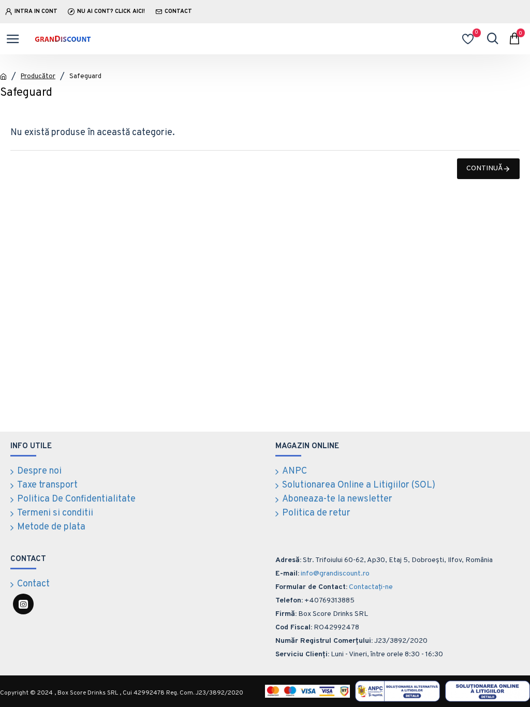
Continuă (484, 168)
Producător (38, 76)
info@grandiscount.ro (335, 573)
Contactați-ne (371, 587)
